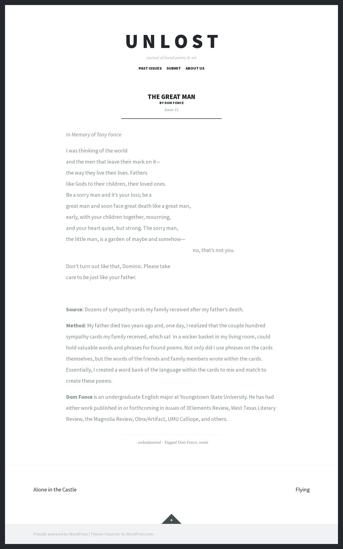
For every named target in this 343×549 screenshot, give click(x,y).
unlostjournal (149, 442)
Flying (303, 489)
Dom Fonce (187, 442)
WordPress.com (139, 533)
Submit (173, 68)
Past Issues (150, 68)
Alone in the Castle (55, 489)
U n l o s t (171, 41)
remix (203, 442)
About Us (195, 68)
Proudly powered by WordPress (60, 533)
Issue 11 (171, 109)
